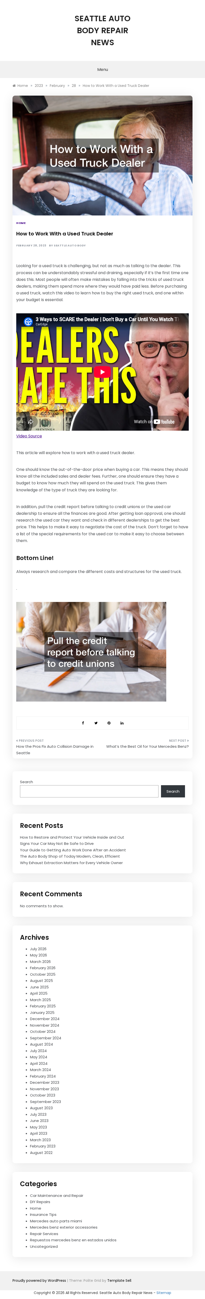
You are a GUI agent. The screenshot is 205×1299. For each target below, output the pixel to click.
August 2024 (41, 1044)
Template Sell (119, 1280)
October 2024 (43, 1031)
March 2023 (40, 1139)
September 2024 (45, 1038)
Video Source (29, 436)
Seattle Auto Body (70, 245)
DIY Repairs (40, 1201)
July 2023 (38, 1114)
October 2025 (43, 974)
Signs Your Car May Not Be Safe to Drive (57, 843)
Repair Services (44, 1233)
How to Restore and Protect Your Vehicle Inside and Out (72, 837)
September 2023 (45, 1101)
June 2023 (39, 1120)
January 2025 (42, 1012)
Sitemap (163, 1292)
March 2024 (40, 1069)
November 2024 (44, 1025)
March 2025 (40, 999)
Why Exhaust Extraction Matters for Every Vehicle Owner (71, 862)
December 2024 (45, 1018)
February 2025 (43, 1006)
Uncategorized (44, 1246)
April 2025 (39, 993)
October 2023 (42, 1095)
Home (21, 223)
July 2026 (38, 948)
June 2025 (39, 987)
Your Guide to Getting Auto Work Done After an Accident (73, 850)
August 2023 (41, 1108)
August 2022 (41, 1152)
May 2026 (38, 955)
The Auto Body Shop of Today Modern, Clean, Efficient (70, 856)
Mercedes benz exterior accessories (64, 1227)
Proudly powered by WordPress (39, 1280)
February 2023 (43, 1146)
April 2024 (39, 1063)
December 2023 (44, 1082)
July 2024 (38, 1050)
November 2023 (44, 1089)
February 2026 (43, 967)
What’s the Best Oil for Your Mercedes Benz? (147, 746)
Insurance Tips (43, 1214)
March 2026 (40, 961)
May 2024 (38, 1057)
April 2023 (38, 1133)
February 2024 (43, 1076)
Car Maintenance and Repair (56, 1195)
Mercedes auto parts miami (56, 1221)
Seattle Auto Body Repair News (102, 30)
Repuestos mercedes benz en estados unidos (73, 1240)
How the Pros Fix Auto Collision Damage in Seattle (55, 749)
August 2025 (41, 980)
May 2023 (38, 1127)
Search (26, 781)
